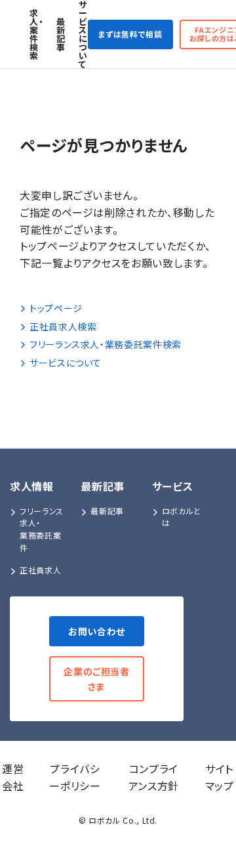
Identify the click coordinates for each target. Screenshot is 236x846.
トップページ (56, 308)
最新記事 (61, 34)
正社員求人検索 (63, 326)
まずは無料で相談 (130, 33)
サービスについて (83, 34)
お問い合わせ (96, 631)
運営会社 (13, 777)
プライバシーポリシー (74, 777)
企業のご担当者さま (96, 678)
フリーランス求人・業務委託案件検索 (106, 344)
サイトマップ (219, 777)
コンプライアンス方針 (153, 777)
